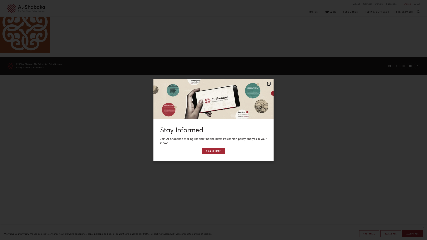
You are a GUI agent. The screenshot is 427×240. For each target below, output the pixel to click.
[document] (213, 120)
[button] (269, 83)
